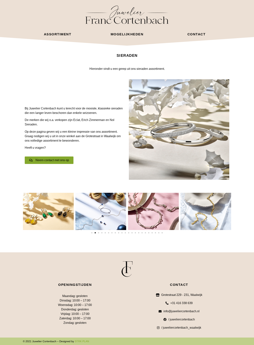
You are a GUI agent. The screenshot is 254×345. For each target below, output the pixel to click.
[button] (26, 211)
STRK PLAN (82, 341)
